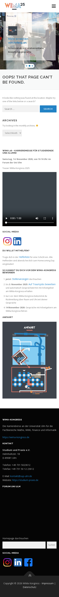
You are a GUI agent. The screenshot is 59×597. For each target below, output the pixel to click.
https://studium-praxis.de (25, 480)
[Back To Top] (29, 575)
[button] (26, 66)
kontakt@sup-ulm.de (21, 476)
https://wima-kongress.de (15, 437)
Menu (53, 6)
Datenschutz (29, 587)
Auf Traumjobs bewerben (42, 284)
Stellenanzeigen (20, 279)
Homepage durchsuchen (15, 538)
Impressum (48, 583)
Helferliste (24, 257)
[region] (29, 40)
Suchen (51, 544)
